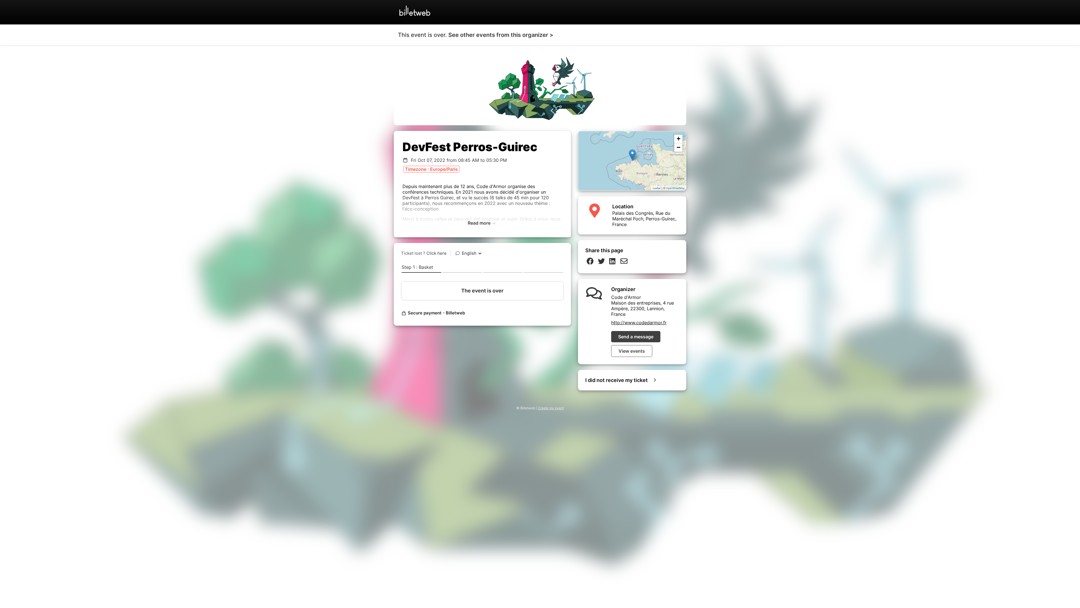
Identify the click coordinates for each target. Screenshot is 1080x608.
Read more (480, 223)
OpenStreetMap (675, 188)
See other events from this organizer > (500, 35)
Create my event (551, 408)
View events (631, 351)
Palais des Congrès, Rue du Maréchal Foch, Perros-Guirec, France (644, 218)
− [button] (678, 147)
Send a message (635, 336)
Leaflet (657, 188)
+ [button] (678, 138)
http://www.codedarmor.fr (639, 322)
